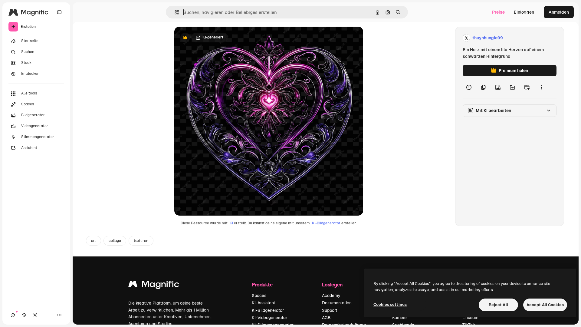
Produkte (262, 284)
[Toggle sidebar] (59, 12)
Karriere (399, 317)
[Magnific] (153, 285)
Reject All (498, 304)
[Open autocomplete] (174, 12)
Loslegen (332, 284)
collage (115, 240)
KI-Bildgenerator (326, 223)
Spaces (259, 295)
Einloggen (524, 12)
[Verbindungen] (13, 315)
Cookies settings (390, 304)
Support (329, 310)
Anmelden (559, 12)
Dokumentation (337, 303)
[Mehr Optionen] (541, 87)
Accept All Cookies (545, 304)
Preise (498, 12)
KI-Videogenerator (269, 317)
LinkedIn (470, 317)
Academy (331, 295)
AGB (326, 317)
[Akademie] (24, 315)
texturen (141, 240)
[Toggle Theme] (35, 315)
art (93, 240)
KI (231, 223)
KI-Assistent (263, 303)
